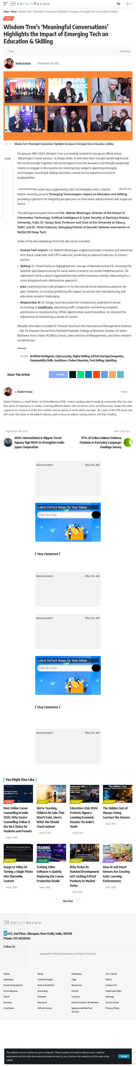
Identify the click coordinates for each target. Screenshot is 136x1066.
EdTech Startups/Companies (107, 356)
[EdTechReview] (30, 3)
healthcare (45, 307)
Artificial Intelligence (42, 356)
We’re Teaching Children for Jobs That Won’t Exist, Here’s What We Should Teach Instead (50, 817)
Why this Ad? (125, 189)
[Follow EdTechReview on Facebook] (40, 562)
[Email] (50, 51)
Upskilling (111, 360)
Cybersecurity (63, 356)
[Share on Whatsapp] (28, 51)
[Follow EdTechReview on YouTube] (58, 562)
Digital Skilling (81, 356)
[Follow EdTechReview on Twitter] (49, 562)
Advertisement (25, 189)
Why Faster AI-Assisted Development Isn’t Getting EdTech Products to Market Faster (84, 876)
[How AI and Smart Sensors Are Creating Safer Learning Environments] (117, 853)
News (9, 18)
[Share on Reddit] (39, 51)
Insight (43, 802)
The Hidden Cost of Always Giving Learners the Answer (116, 812)
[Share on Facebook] (17, 51)
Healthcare (60, 360)
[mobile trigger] (7, 3)
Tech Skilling (96, 360)
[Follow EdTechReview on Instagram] (68, 562)
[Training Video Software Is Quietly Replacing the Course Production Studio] (51, 853)
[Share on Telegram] (44, 51)
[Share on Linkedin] (34, 51)
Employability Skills (41, 360)
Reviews (43, 861)
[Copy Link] (55, 51)
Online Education (78, 360)
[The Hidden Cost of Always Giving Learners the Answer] (117, 794)
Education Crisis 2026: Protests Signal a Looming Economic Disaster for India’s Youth (84, 817)
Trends (109, 861)
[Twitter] (130, 391)
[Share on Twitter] (23, 51)
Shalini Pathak (23, 63)
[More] (61, 51)
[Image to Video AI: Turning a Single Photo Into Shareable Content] (18, 853)
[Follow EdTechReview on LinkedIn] (77, 562)
